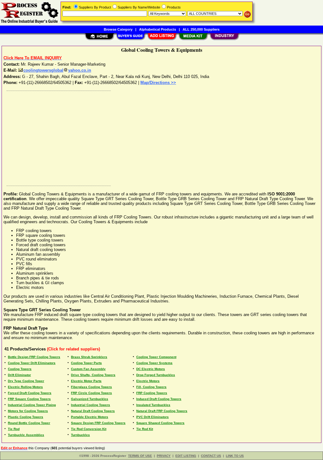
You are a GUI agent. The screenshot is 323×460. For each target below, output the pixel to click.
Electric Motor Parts (86, 381)
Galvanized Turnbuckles (89, 399)
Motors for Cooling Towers (28, 411)
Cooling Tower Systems (154, 363)
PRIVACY (164, 455)
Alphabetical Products (157, 29)
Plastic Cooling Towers (25, 417)
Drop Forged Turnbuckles (155, 375)
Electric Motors (148, 381)
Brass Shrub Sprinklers (89, 357)
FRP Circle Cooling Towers (91, 393)
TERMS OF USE (140, 455)
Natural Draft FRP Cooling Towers (161, 411)
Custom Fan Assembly (88, 369)
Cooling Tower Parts (86, 363)
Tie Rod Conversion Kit (88, 429)
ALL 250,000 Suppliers (201, 29)
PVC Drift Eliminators (152, 417)
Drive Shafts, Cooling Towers (93, 375)
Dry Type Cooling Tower (26, 381)
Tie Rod (14, 429)
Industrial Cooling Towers (90, 405)
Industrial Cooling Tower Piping (32, 405)
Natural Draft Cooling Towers (93, 411)
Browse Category (118, 29)
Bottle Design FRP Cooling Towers (34, 357)
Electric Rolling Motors (25, 387)
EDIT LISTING (185, 455)
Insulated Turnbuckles (153, 405)
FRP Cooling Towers (151, 393)
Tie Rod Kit (144, 429)
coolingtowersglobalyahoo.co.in (57, 70)
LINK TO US (235, 455)
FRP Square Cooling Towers (29, 399)
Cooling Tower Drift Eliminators (32, 363)
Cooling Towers (20, 369)
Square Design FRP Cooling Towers (98, 423)
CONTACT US (211, 455)
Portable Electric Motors (89, 417)
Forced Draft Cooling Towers (29, 393)
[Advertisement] (162, 137)
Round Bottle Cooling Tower (29, 423)
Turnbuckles (80, 435)
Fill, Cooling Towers (151, 387)
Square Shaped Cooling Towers (160, 423)
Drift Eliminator (19, 375)
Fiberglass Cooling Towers (91, 387)
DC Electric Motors (150, 369)
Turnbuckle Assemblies (26, 435)
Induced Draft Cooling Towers (158, 399)
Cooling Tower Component (156, 357)
